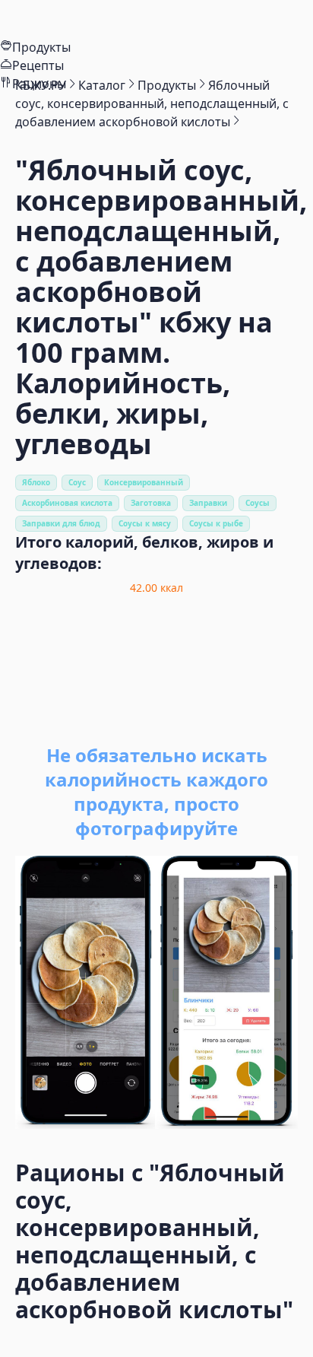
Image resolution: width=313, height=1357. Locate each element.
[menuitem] (156, 19)
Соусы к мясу (145, 523)
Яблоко (36, 482)
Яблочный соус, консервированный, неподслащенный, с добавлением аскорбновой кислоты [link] (152, 103)
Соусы (257, 502)
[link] (40, 85)
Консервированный (143, 482)
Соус (77, 482)
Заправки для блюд (61, 523)
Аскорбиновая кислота (67, 502)
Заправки (208, 502)
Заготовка (151, 502)
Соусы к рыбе (216, 523)
